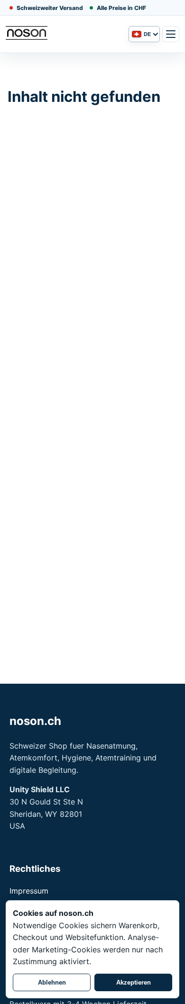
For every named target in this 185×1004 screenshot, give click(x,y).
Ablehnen (52, 982)
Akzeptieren (133, 982)
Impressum (28, 890)
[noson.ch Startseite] (65, 34)
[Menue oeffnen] (170, 34)
